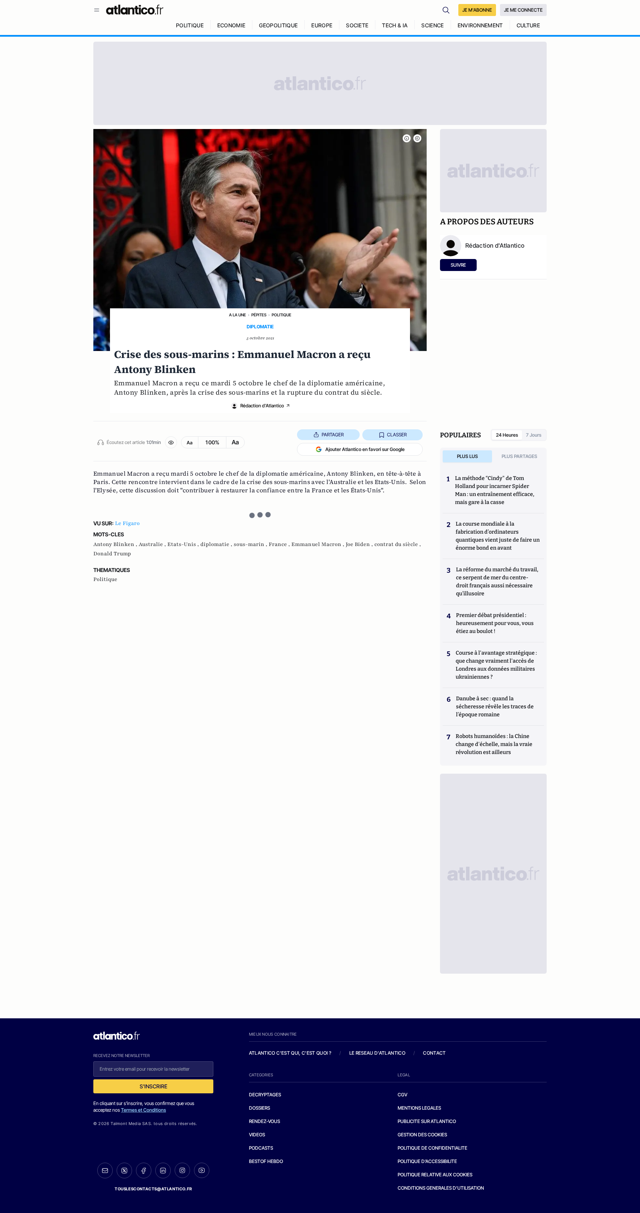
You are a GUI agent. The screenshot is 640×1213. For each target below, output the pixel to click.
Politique (281, 314)
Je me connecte (523, 10)
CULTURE (528, 25)
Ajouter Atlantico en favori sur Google (365, 449)
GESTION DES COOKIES (422, 1134)
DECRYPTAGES (265, 1094)
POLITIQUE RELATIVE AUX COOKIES (435, 1174)
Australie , (153, 544)
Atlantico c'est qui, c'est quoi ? (290, 1053)
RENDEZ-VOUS (264, 1121)
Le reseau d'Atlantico (377, 1053)
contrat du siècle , (397, 544)
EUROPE (321, 25)
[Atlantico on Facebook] (143, 1170)
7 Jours (533, 435)
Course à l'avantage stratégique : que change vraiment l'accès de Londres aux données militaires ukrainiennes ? (496, 665)
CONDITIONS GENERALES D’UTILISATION (441, 1188)
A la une (237, 314)
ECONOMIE (231, 25)
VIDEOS (257, 1134)
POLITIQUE (190, 25)
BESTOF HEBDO (266, 1161)
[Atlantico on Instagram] (182, 1170)
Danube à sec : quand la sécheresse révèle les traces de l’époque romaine (495, 706)
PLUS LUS (467, 456)
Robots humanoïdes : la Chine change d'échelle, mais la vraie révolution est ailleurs (494, 744)
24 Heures (507, 435)
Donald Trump (112, 553)
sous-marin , (251, 544)
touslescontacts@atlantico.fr (153, 1188)
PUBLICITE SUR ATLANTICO (427, 1121)
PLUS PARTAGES (519, 456)
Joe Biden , (360, 544)
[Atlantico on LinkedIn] (163, 1170)
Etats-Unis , (183, 544)
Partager (333, 434)
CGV (402, 1094)
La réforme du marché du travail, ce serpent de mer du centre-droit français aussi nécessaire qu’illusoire (497, 581)
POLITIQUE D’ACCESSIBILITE (427, 1161)
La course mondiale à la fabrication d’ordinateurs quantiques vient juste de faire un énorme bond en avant (498, 536)
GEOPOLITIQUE (278, 25)
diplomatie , (217, 544)
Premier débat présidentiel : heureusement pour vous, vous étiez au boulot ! (495, 623)
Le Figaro (127, 523)
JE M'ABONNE (477, 10)
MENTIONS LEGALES (419, 1108)
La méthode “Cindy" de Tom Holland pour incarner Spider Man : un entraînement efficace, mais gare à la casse (494, 490)
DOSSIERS (259, 1108)
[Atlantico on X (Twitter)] (124, 1170)
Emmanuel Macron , (318, 544)
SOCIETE (357, 25)
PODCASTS (261, 1148)
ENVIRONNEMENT (480, 25)
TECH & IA (395, 25)
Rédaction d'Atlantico (262, 405)
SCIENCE (432, 25)
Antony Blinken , (116, 544)
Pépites (258, 314)
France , (280, 544)
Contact (434, 1053)
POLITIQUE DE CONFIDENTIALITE (432, 1148)
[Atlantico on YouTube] (201, 1170)
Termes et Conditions (143, 1110)
